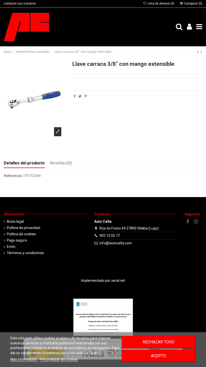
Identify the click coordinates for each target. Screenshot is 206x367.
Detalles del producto (24, 163)
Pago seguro (17, 240)
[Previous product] (198, 52)
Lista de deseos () (161, 3)
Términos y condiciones (25, 253)
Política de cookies (21, 234)
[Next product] (201, 52)
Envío (11, 247)
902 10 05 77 (109, 236)
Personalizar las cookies (59, 359)
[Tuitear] (80, 96)
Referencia (13, 176)
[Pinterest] (85, 96)
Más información (24, 359)
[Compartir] (75, 96)
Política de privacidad (23, 228)
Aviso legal (15, 221)
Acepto (158, 355)
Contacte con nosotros (20, 3)
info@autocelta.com (115, 243)
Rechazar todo (158, 342)
